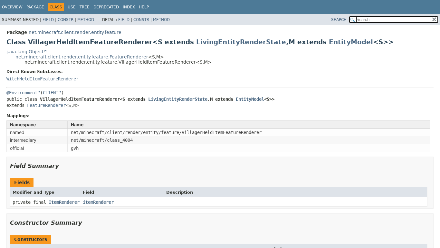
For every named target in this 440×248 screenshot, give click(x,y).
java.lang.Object (24, 51)
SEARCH (339, 19)
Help (144, 7)
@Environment (21, 92)
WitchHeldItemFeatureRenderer (42, 78)
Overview (12, 7)
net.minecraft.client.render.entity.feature (75, 32)
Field (48, 19)
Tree (85, 7)
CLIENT (50, 92)
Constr (65, 19)
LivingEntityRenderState (241, 42)
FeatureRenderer (46, 105)
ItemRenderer (64, 202)
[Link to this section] (63, 165)
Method (85, 19)
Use (72, 7)
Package (35, 7)
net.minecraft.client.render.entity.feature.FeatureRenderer (81, 56)
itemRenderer (98, 202)
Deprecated (106, 7)
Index (129, 7)
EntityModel (351, 42)
